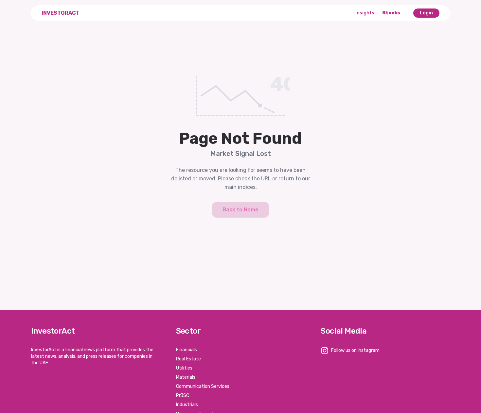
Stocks (391, 13)
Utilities (184, 368)
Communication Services (202, 386)
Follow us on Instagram (355, 350)
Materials (185, 377)
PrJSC (182, 395)
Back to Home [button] (240, 209)
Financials (186, 350)
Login (426, 13)
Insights (364, 13)
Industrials (187, 404)
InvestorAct (61, 13)
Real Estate (188, 359)
